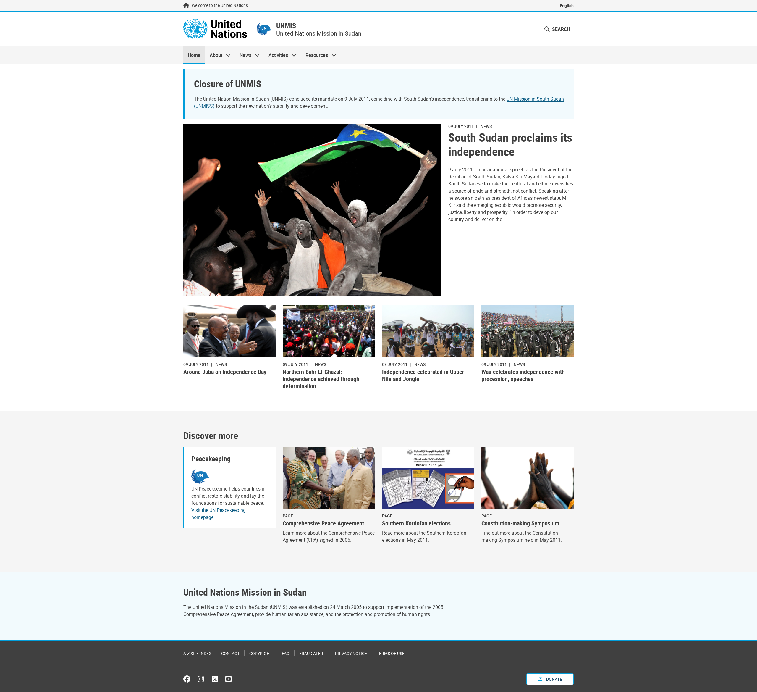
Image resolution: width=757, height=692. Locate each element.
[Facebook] (188, 679)
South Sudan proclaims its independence (510, 144)
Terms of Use (391, 653)
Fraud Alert (312, 653)
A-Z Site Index (197, 653)
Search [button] (560, 29)
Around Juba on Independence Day (224, 371)
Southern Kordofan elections (416, 523)
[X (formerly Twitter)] (215, 679)
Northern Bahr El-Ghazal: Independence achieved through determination (321, 379)
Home (194, 55)
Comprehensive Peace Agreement (323, 523)
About (213, 55)
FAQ (285, 653)
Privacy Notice (351, 653)
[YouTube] (228, 679)
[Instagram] (201, 679)
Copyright (260, 653)
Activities (276, 55)
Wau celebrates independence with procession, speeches (523, 375)
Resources (314, 55)
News (243, 55)
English (567, 5)
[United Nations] (215, 29)
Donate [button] (553, 679)
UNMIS (286, 25)
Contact (230, 653)
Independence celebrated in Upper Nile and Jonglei (423, 375)
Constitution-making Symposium (520, 523)
